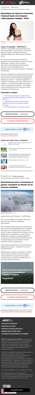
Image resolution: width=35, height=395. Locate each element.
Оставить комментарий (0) (17, 121)
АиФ (14, 213)
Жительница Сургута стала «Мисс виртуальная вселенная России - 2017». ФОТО (17, 97)
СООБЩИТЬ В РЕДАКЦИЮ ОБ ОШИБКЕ (14, 334)
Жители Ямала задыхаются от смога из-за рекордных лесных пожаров (17, 272)
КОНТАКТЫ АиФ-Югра (9, 323)
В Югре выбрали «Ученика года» (17, 107)
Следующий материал (16, 390)
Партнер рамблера (17, 386)
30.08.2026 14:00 (6, 176)
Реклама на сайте (8, 326)
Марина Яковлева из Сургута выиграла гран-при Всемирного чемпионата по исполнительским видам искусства (20, 156)
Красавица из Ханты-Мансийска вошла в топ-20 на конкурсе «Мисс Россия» (16, 103)
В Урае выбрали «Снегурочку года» (18, 160)
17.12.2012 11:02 (5, 7)
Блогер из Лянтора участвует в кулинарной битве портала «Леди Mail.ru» (20, 166)
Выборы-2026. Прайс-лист (11, 331)
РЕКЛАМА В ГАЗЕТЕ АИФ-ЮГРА (12, 329)
